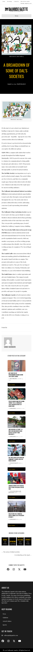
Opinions (5, 617)
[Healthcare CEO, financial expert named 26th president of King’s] (16, 506)
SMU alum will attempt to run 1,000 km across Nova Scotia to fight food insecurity (15, 432)
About (3, 1)
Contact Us (16, 1)
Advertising (9, 1)
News (4, 614)
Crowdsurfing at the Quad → (22, 555)
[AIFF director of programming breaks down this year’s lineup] (16, 365)
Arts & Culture (7, 621)
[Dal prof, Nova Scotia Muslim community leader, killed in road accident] (16, 450)
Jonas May (13, 408)
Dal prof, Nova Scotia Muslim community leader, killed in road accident (16, 459)
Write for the (25, 1)
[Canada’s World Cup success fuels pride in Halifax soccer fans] (16, 478)
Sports (5, 625)
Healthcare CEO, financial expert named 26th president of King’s (16, 515)
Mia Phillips (13, 378)
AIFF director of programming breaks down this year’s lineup (16, 374)
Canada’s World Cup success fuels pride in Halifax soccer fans (16, 487)
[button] (8, 569)
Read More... (12, 385)
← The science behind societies (11, 552)
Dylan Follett (14, 463)
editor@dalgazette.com (11, 635)
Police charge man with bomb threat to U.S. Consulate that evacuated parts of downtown (16, 404)
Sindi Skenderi (21, 84)
